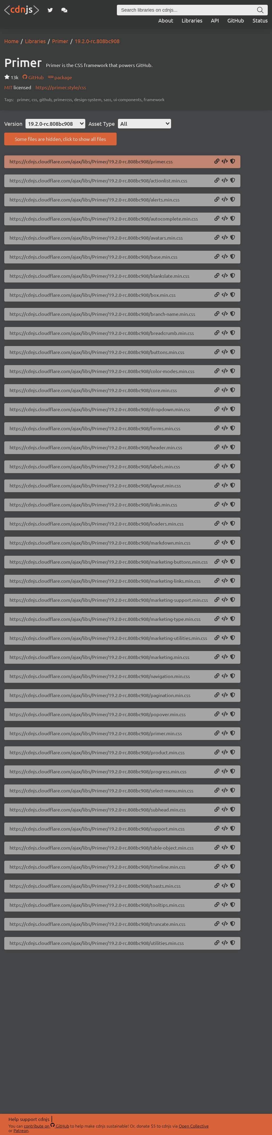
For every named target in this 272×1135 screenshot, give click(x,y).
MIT (9, 87)
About (165, 20)
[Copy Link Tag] (225, 161)
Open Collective (194, 1126)
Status (260, 20)
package (62, 77)
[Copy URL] (216, 161)
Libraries (192, 20)
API (215, 20)
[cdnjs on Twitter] (50, 10)
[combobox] (55, 123)
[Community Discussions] (64, 10)
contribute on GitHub (46, 1126)
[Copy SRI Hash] (232, 161)
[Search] (260, 10)
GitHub (235, 20)
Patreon (21, 1130)
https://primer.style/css (61, 87)
